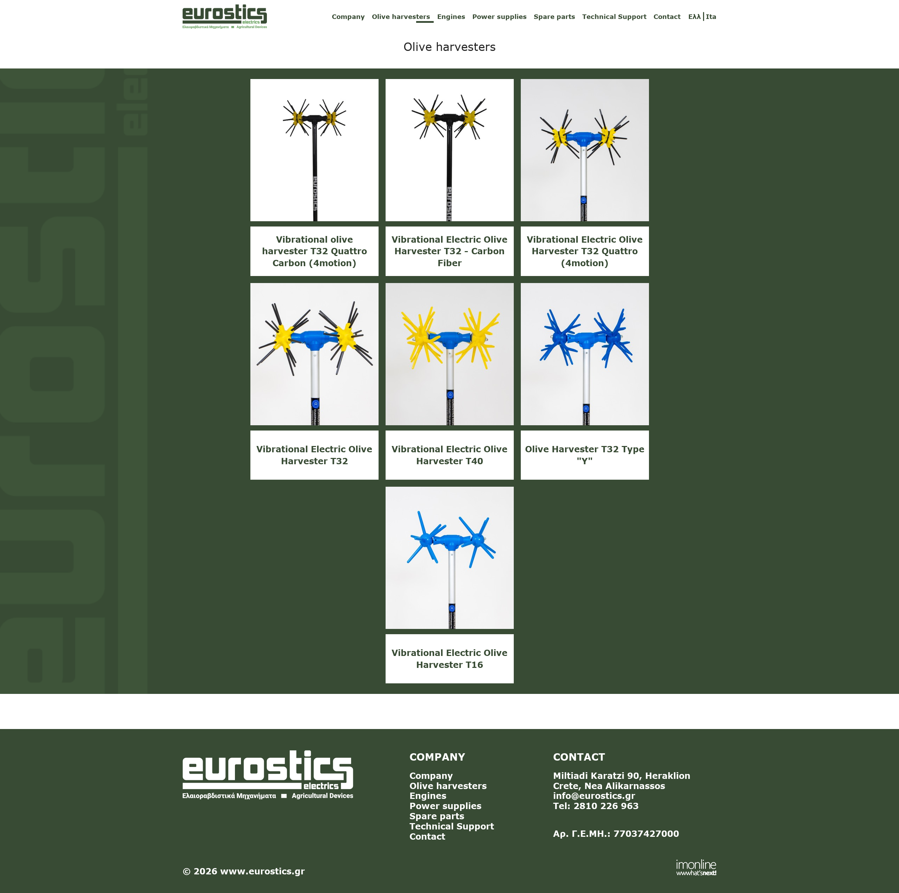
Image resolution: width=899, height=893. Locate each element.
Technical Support (614, 16)
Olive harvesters (401, 16)
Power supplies (499, 16)
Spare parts (554, 16)
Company (348, 16)
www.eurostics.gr (262, 871)
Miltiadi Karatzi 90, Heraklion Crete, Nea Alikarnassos (621, 780)
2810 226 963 (606, 806)
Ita (711, 16)
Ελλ (694, 16)
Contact (667, 16)
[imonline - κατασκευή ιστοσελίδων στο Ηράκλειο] (696, 867)
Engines (451, 16)
